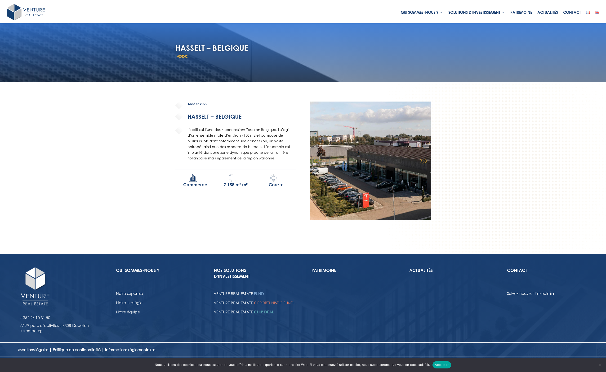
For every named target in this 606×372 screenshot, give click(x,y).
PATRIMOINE (324, 270)
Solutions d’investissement (474, 12)
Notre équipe (128, 311)
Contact (572, 12)
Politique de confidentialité (77, 349)
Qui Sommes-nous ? (419, 12)
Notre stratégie (129, 302)
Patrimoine (521, 12)
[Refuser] (600, 365)
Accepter (442, 365)
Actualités (547, 12)
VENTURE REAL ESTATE (239, 293)
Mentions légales (33, 349)
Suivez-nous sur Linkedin (528, 293)
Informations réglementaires (130, 349)
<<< (182, 59)
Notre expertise (129, 293)
